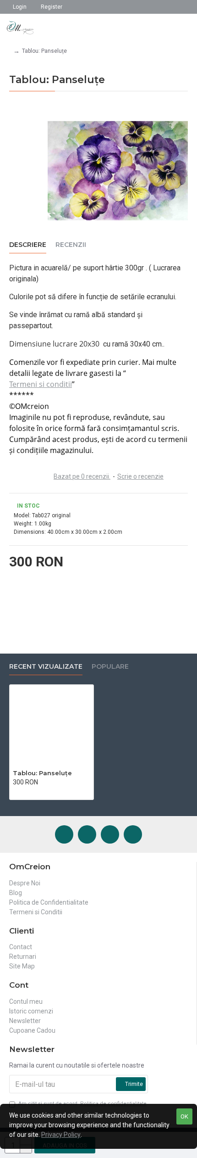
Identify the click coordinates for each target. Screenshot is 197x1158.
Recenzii (70, 245)
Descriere (27, 245)
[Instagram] (87, 834)
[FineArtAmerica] (133, 834)
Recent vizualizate (45, 667)
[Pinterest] (110, 834)
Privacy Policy (61, 1134)
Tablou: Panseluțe (42, 773)
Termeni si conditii (40, 384)
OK (184, 1116)
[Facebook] (64, 834)
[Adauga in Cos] (15, 791)
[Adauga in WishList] (25, 791)
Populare (110, 667)
